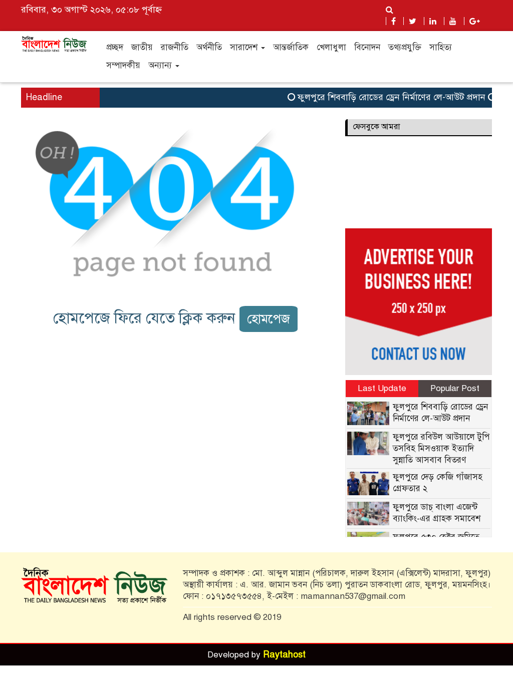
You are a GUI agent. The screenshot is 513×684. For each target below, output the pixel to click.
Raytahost (284, 654)
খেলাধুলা (331, 47)
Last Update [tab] (382, 388)
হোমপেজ (268, 318)
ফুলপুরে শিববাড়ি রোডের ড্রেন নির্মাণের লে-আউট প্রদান (385, 97)
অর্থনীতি (209, 47)
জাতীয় (142, 47)
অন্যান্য (161, 65)
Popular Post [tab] (454, 388)
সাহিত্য (440, 47)
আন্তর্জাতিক (291, 47)
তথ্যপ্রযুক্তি (404, 47)
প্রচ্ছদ (114, 47)
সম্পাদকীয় (123, 65)
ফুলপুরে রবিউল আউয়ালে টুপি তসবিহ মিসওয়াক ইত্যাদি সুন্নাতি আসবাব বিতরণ (441, 448)
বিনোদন (367, 47)
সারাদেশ (245, 47)
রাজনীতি (174, 47)
